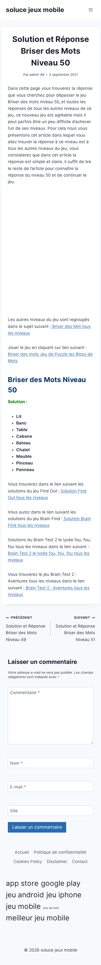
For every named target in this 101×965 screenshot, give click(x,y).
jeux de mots (51, 908)
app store (22, 883)
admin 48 (36, 75)
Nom (16, 763)
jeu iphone (63, 894)
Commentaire (25, 692)
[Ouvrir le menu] (90, 9)
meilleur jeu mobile (37, 918)
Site (14, 810)
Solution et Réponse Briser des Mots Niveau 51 (75, 629)
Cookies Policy (27, 861)
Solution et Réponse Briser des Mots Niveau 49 (25, 629)
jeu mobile (23, 906)
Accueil (22, 852)
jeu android (25, 894)
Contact (80, 861)
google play (60, 883)
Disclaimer (57, 861)
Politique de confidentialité (60, 852)
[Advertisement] (50, 258)
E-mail (18, 787)
